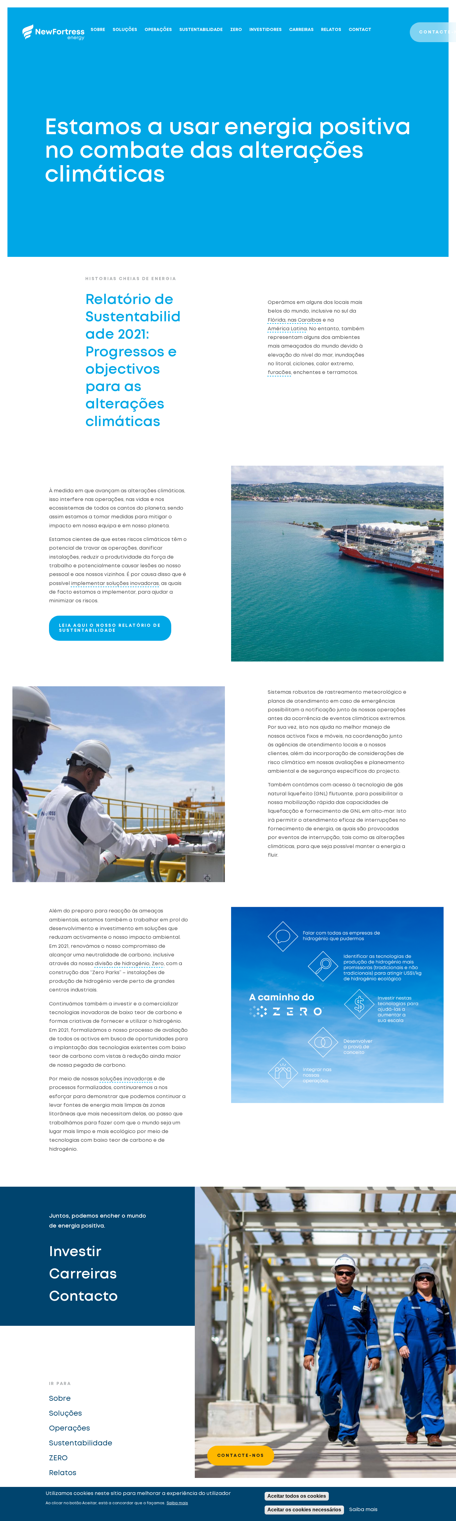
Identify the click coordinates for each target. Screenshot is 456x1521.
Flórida (276, 320)
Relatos (331, 30)
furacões (279, 372)
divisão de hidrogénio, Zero (129, 963)
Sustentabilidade (201, 30)
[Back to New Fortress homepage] (53, 32)
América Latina (287, 329)
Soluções (125, 30)
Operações (158, 30)
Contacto (83, 1296)
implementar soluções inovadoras (115, 583)
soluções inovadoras (126, 1079)
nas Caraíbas (304, 320)
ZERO (236, 30)
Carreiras (301, 30)
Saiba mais (177, 1503)
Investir (75, 1252)
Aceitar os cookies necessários (304, 1509)
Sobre (98, 30)
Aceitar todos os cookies (296, 1496)
